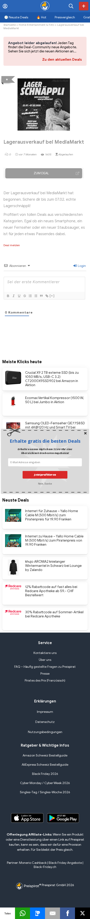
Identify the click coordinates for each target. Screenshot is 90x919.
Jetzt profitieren (45, 474)
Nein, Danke (45, 483)
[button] (45, 441)
